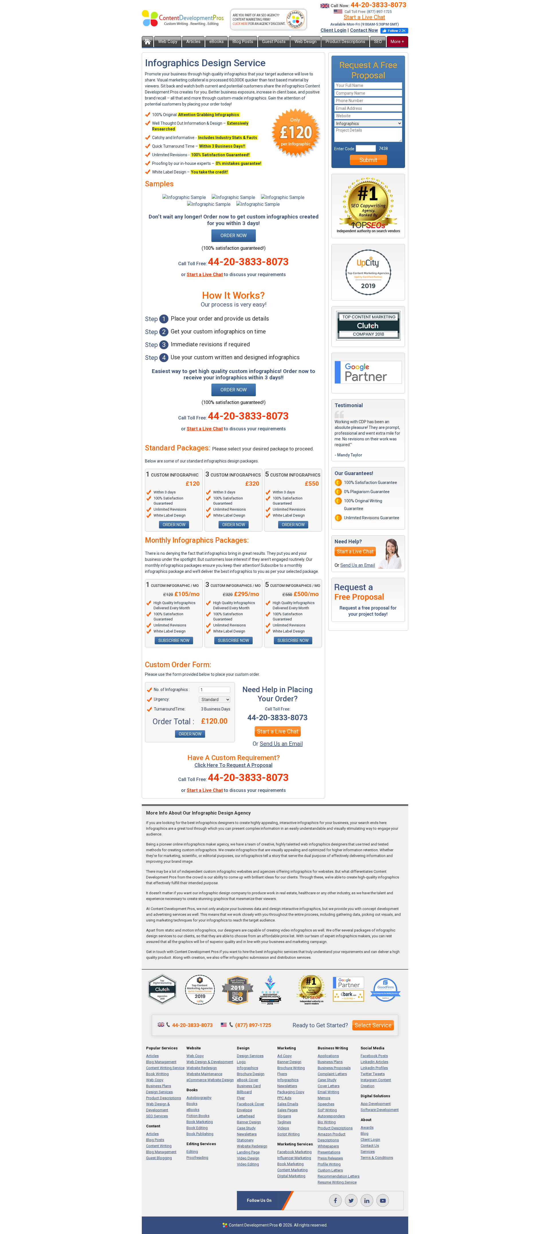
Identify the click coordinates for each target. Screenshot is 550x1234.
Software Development (380, 1110)
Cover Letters (328, 1086)
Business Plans (158, 1086)
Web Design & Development (209, 1062)
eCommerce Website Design (210, 1080)
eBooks (216, 41)
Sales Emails (287, 1104)
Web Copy (167, 41)
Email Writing (328, 1092)
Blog (364, 1133)
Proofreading (197, 1157)
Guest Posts (274, 41)
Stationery (245, 1140)
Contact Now (364, 30)
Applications (328, 1056)
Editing (192, 1151)
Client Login (333, 30)
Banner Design (249, 1122)
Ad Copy (284, 1056)
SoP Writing (327, 1110)
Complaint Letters (332, 1074)
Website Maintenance (204, 1074)
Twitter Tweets (373, 1074)
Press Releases (330, 1158)
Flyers (282, 1074)
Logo (241, 1062)
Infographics (247, 1068)
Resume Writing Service (337, 1182)
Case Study (246, 1128)
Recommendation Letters (339, 1176)
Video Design (248, 1158)
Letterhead (246, 1116)
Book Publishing (199, 1134)
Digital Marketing (291, 1176)
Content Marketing (292, 1170)
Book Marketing (199, 1122)
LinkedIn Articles (374, 1062)
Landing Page (248, 1152)
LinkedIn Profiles (374, 1068)
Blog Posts (243, 41)
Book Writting (157, 1074)
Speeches (326, 1104)
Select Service (373, 1025)
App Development (376, 1104)
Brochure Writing (291, 1068)
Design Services (159, 1092)
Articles (193, 41)
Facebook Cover (250, 1104)
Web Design (305, 41)
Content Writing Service (165, 1068)
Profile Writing (329, 1164)
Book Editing (197, 1128)
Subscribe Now (173, 640)
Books (191, 1104)
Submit (368, 160)
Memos (324, 1098)
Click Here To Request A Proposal (233, 765)
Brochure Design (250, 1074)
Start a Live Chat (364, 17)
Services (368, 1151)
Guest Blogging (159, 1158)
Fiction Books (197, 1116)
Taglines (284, 1122)
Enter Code (344, 149)
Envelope (244, 1110)
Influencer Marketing (294, 1158)
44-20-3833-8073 (378, 5)
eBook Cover (247, 1080)
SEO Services (157, 1116)
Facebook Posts (374, 1056)
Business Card (249, 1086)
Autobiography (198, 1098)
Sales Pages (287, 1110)
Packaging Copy (290, 1092)
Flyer (241, 1098)
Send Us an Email (281, 743)
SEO (378, 41)
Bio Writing (327, 1122)
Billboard (244, 1092)
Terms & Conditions (377, 1157)
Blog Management (161, 1062)
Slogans (284, 1116)
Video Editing (248, 1164)
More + (397, 41)
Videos (283, 1128)
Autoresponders (331, 1116)
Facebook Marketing (294, 1152)
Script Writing (288, 1134)
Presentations (329, 1152)
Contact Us (370, 1145)
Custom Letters (330, 1170)
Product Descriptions (345, 41)
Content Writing (159, 1146)
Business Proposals (334, 1068)
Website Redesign (201, 1068)
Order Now (234, 235)
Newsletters (247, 1134)
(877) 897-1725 (379, 11)
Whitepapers (328, 1146)
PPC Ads (284, 1098)
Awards (367, 1127)
